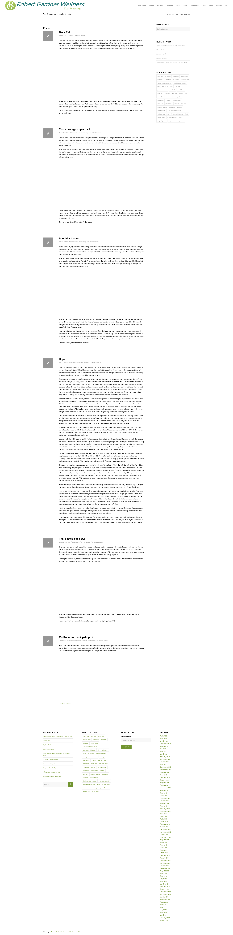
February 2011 (165, 917)
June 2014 (163, 813)
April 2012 (163, 881)
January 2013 (164, 858)
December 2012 (165, 860)
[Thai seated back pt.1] (48, 543)
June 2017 (163, 793)
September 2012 (165, 868)
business (176, 79)
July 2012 (163, 873)
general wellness (162, 90)
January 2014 (164, 827)
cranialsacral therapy (180, 83)
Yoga (71, 35)
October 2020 (164, 762)
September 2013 (165, 837)
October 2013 (164, 834)
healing (160, 93)
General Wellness (84, 362)
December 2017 (165, 788)
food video (178, 86)
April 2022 (163, 738)
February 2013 (165, 855)
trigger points (161, 117)
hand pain (172, 90)
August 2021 (164, 746)
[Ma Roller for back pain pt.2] (48, 641)
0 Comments (73, 133)
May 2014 (163, 816)
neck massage (176, 100)
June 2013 (163, 845)
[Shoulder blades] (48, 242)
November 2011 (165, 894)
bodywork (160, 79)
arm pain (168, 76)
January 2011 (164, 920)
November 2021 (165, 743)
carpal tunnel (185, 79)
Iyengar (174, 93)
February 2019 (165, 777)
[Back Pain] (48, 36)
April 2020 (163, 764)
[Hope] (48, 363)
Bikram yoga (184, 76)
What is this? (160, 50)
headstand (181, 90)
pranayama (169, 104)
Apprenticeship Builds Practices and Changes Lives (170, 45)
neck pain (160, 104)
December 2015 (165, 811)
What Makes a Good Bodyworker (52, 776)
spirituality (172, 107)
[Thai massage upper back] (48, 133)
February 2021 (165, 756)
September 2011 (165, 899)
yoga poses (172, 121)
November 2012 (165, 863)
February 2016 (165, 808)
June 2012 (163, 876)
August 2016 (164, 803)
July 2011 (163, 904)
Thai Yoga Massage (177, 114)
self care (183, 104)
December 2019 (165, 767)
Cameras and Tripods (49, 764)
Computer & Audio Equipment (51, 768)
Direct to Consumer (161, 58)
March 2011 (164, 915)
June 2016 (163, 806)
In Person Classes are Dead (50, 759)
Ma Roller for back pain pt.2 (76, 637)
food (171, 86)
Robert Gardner (81, 35)
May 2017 (163, 795)
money (168, 100)
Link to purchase (65, 704)
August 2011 (164, 902)
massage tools (177, 97)
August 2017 (164, 790)
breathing (168, 79)
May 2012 (163, 879)
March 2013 (164, 852)
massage (168, 97)
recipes (177, 104)
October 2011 (164, 897)
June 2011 (163, 907)
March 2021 (164, 754)
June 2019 (163, 775)
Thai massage (84, 133)
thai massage (161, 110)
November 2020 (165, 759)
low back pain (183, 93)
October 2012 (164, 866)
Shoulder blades (69, 238)
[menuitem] (142, 5)
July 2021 (163, 749)
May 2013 (163, 847)
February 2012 (165, 886)
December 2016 (165, 798)
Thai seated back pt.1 (72, 538)
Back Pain (65, 32)
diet (159, 86)
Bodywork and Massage (89, 640)
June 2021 (163, 751)
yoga (180, 117)
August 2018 (164, 782)
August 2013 (164, 840)
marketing (160, 97)
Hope (62, 359)
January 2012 (164, 889)
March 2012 (164, 884)
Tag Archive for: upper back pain (57, 14)
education (165, 86)
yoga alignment (162, 121)
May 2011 (163, 910)
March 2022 (164, 741)
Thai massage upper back (75, 129)
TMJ (186, 114)
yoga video (181, 121)
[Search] (226, 5)
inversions (167, 93)
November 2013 (165, 832)
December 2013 (165, 829)
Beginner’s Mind (161, 54)
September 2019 (165, 769)
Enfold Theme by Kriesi (74, 932)
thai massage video (163, 114)
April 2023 (163, 736)
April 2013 (163, 850)
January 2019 (164, 780)
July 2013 (163, 842)
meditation (160, 100)
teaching (179, 107)
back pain (176, 76)
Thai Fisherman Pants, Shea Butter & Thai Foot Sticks (171, 62)
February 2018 (165, 785)
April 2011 (163, 912)
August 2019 (164, 772)
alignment (160, 76)
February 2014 (165, 824)
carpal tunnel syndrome (164, 83)
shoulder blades (162, 107)
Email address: (126, 736)
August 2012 (164, 871)
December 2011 (165, 891)
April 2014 (163, 819)
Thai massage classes (174, 110)
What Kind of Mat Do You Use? (52, 772)
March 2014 (164, 821)
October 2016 (164, 801)
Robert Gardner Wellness (58, 932)
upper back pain (172, 117)
